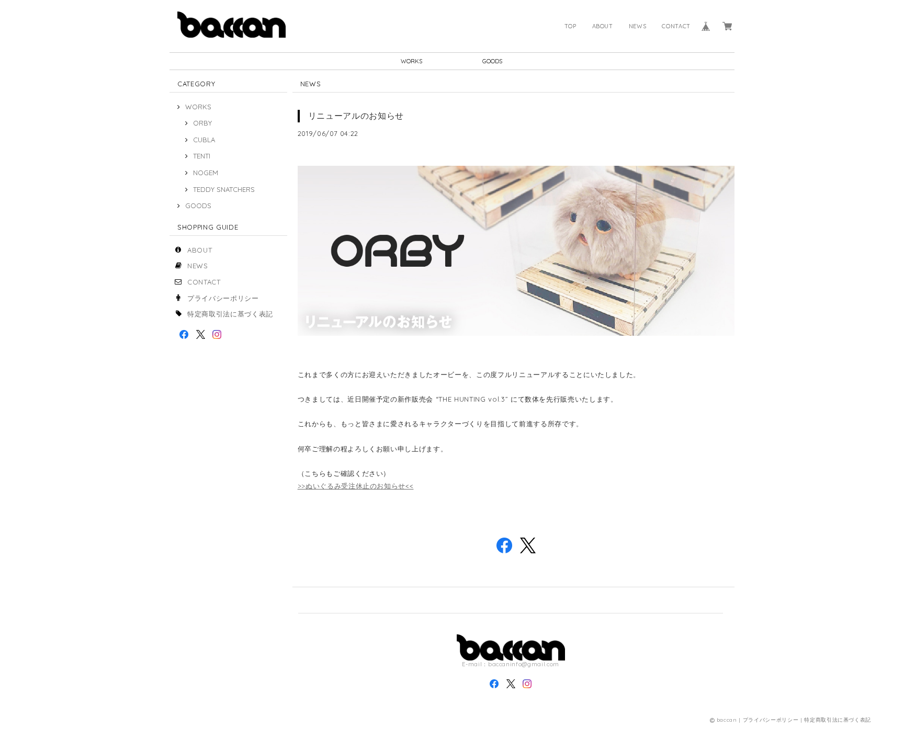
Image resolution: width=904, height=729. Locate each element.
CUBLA (204, 139)
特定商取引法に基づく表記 (230, 314)
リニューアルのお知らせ (356, 115)
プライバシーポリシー (223, 298)
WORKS (411, 61)
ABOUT (602, 26)
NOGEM (205, 172)
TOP (570, 26)
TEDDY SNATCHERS (224, 189)
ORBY (202, 123)
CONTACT (676, 26)
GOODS (492, 61)
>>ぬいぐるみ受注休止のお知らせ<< (356, 486)
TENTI (201, 156)
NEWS (638, 26)
